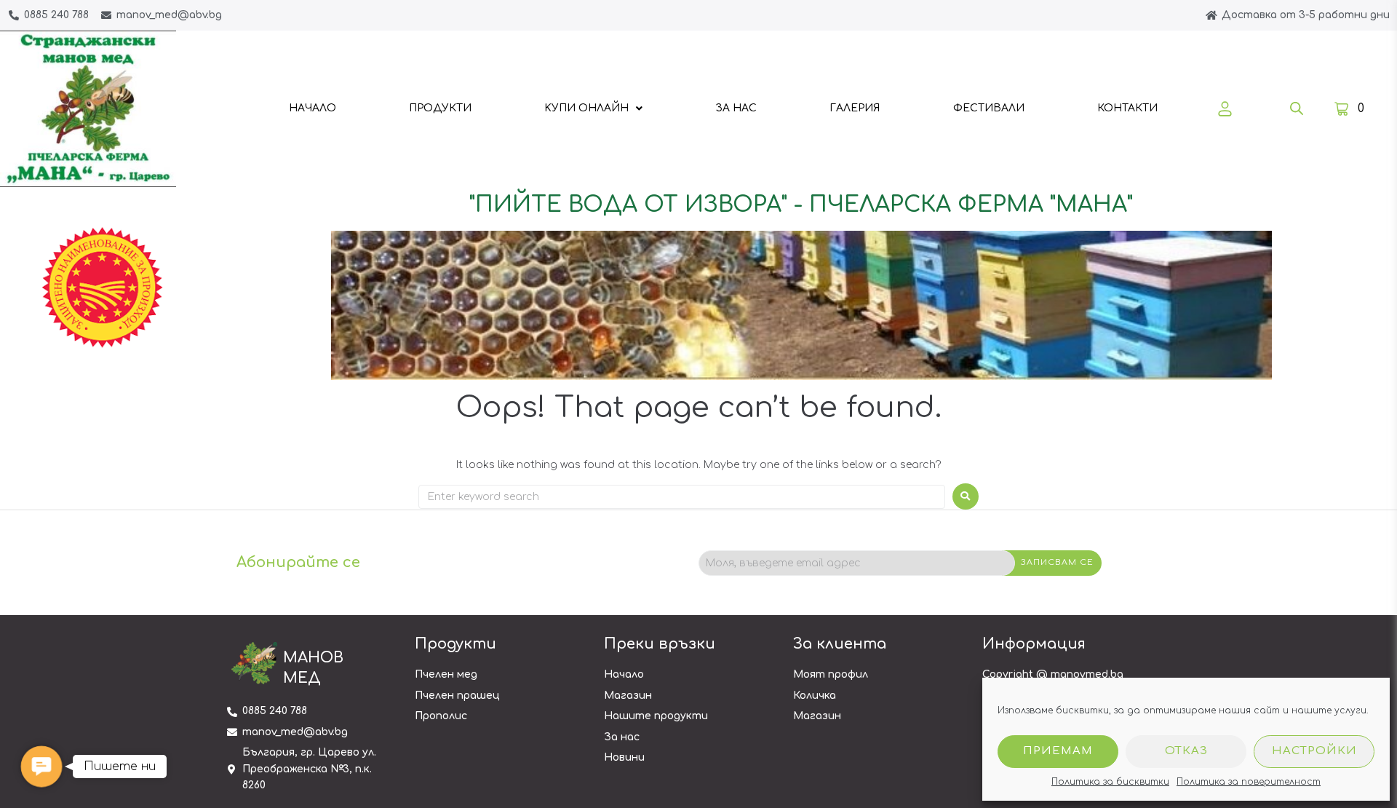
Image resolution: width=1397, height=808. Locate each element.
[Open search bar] (1296, 108)
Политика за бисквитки (1110, 782)
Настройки (1314, 751)
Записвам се (1057, 562)
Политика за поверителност (1249, 782)
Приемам (1058, 751)
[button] (41, 766)
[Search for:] (681, 497)
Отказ (1186, 751)
